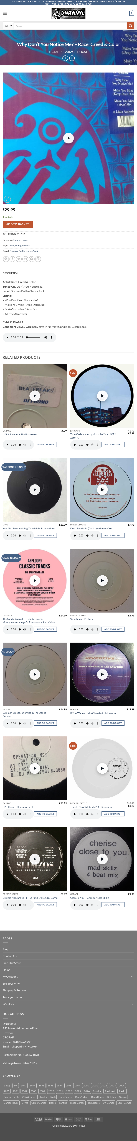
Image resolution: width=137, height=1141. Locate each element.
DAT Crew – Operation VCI (18, 806)
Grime (25, 1102)
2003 (113, 1085)
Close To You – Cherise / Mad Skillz (89, 897)
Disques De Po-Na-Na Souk (24, 251)
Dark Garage (65, 1097)
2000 (86, 1085)
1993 (11, 245)
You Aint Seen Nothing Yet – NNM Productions (29, 528)
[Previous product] (72, 58)
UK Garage (108, 1102)
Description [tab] (11, 273)
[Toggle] (132, 976)
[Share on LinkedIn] (38, 259)
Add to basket (17, 224)
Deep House (97, 1097)
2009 (42, 1091)
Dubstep (111, 1097)
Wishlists (8, 1004)
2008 (33, 1091)
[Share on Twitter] (19, 259)
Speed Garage (77, 1102)
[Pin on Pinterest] (32, 259)
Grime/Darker (38, 1102)
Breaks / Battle (11, 1097)
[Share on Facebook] (12, 259)
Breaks (122, 1091)
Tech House (94, 1102)
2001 (95, 1085)
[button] (5, 13)
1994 (32, 1085)
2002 (104, 1085)
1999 (77, 1085)
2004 (122, 1085)
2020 (51, 1091)
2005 (6, 1091)
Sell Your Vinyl (11, 983)
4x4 (16, 1085)
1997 (59, 1085)
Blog (5, 949)
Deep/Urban (81, 1097)
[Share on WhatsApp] (6, 259)
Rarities (63, 1102)
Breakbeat (110, 1091)
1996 (50, 1085)
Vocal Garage (124, 1102)
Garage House (76, 52)
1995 (41, 1085)
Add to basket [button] (45, 444)
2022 (69, 1091)
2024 (87, 1091)
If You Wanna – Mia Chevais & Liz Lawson (93, 713)
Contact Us (10, 956)
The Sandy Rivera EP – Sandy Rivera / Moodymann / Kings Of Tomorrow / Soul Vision (29, 620)
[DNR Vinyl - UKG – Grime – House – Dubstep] (68, 13)
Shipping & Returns (14, 990)
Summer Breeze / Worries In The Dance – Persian (25, 714)
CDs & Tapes (28, 1097)
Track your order (13, 997)
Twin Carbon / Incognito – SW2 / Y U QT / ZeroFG (93, 436)
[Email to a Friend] (25, 259)
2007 (24, 1091)
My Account (10, 976)
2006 (15, 1091)
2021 (60, 1091)
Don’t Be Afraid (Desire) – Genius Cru (91, 528)
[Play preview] (68, 138)
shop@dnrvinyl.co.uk (24, 1046)
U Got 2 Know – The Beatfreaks (20, 434)
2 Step (7, 1085)
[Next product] (65, 58)
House (52, 1102)
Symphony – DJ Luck (81, 619)
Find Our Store (12, 962)
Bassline (97, 1091)
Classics (43, 1097)
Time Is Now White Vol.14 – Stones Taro (92, 806)
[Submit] (130, 25)
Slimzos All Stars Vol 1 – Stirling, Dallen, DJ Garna (30, 897)
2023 (78, 1091)
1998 (68, 1085)
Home (54, 52)
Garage (123, 1097)
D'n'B (52, 1097)
